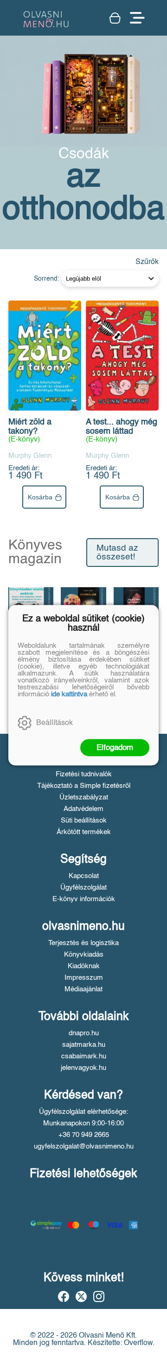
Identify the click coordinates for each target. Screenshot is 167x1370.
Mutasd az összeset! (117, 552)
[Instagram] (98, 1296)
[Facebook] (63, 1296)
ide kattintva (69, 693)
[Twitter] (81, 1296)
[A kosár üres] (115, 18)
